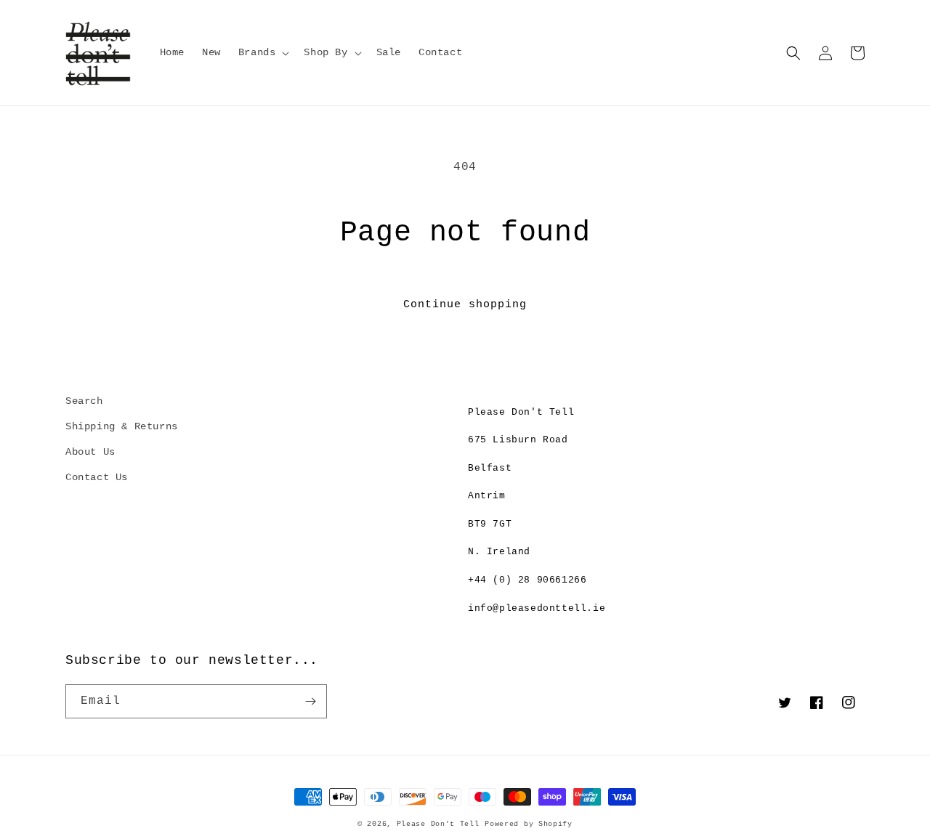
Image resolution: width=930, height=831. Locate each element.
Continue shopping (465, 305)
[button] (263, 52)
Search (84, 401)
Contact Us (96, 477)
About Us (90, 452)
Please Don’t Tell (438, 824)
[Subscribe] (310, 701)
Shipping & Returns (121, 426)
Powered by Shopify (529, 824)
